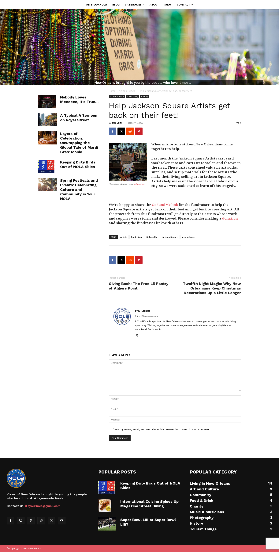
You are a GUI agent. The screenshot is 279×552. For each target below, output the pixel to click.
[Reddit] (41, 520)
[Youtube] (61, 520)
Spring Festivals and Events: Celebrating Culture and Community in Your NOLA (79, 189)
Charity (144, 96)
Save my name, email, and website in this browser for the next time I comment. (161, 429)
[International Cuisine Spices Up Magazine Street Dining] (105, 505)
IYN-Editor (117, 122)
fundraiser (136, 237)
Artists (123, 237)
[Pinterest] (139, 131)
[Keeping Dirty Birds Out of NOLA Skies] (46, 166)
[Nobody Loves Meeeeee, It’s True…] (47, 101)
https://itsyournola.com (146, 316)
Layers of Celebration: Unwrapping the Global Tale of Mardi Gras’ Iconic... (79, 142)
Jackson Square (170, 237)
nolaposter (139, 184)
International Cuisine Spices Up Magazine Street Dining (149, 503)
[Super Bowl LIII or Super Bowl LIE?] (107, 524)
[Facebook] (112, 131)
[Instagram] (20, 520)
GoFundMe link (165, 205)
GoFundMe (152, 237)
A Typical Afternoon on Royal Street (78, 117)
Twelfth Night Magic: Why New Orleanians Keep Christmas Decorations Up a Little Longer (212, 288)
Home (112, 91)
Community (132, 96)
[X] (121, 131)
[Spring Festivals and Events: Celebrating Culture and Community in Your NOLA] (47, 184)
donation (230, 218)
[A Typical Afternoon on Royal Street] (47, 119)
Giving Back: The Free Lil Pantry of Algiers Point (138, 285)
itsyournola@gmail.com (42, 506)
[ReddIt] (130, 131)
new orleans (188, 237)
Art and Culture (127, 91)
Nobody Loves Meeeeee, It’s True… (79, 99)
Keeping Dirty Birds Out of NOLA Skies (77, 164)
